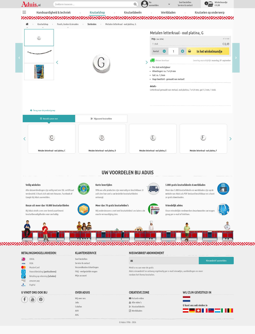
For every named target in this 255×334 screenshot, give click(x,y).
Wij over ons (80, 298)
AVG (77, 314)
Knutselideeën (133, 12)
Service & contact (185, 5)
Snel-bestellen (185, 2)
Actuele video (138, 298)
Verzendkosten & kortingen (87, 267)
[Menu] (24, 12)
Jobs (77, 302)
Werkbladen (168, 12)
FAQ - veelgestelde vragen (86, 271)
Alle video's (137, 302)
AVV (77, 310)
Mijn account (81, 275)
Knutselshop (97, 12)
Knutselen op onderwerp (209, 12)
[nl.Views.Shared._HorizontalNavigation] (27, 24)
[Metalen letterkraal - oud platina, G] (102, 62)
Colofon (78, 306)
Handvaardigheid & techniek (53, 12)
